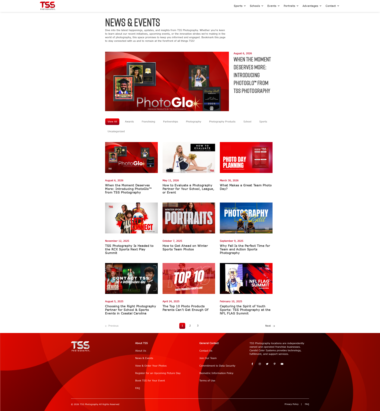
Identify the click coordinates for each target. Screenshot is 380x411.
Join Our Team (208, 358)
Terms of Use (207, 380)
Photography (193, 121)
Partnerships (170, 121)
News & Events (144, 358)
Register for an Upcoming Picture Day (157, 373)
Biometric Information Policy (216, 373)
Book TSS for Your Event (150, 380)
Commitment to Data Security (217, 365)
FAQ (137, 388)
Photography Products (222, 121)
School (247, 121)
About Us (140, 350)
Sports (263, 121)
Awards (129, 121)
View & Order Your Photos (151, 365)
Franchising (148, 121)
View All (112, 121)
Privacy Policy (292, 404)
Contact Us (205, 350)
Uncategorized (116, 131)
